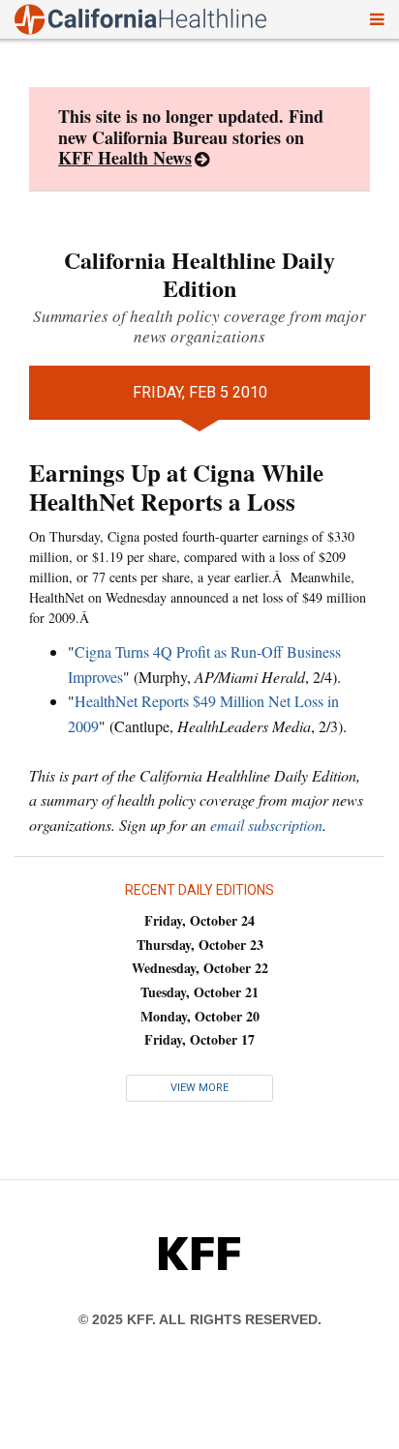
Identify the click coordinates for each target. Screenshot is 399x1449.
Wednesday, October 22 (200, 968)
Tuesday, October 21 (199, 992)
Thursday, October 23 (200, 944)
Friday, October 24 (199, 920)
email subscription (266, 824)
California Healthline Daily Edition (199, 274)
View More (199, 1087)
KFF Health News (125, 157)
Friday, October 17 (199, 1039)
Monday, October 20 (200, 1016)
